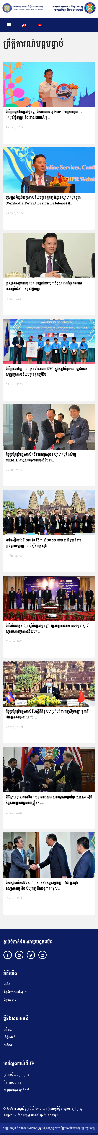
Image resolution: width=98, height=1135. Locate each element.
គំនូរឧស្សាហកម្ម (12, 1082)
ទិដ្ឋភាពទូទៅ (10, 1000)
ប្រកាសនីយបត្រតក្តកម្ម (16, 1074)
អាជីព (6, 984)
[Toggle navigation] (9, 24)
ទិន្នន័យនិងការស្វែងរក (15, 992)
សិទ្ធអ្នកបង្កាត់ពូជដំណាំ (16, 1090)
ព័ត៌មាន (7, 1029)
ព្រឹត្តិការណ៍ (9, 1037)
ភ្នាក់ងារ (7, 1045)
